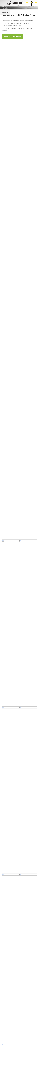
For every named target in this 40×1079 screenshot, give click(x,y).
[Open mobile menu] (3, 3)
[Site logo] (15, 3)
